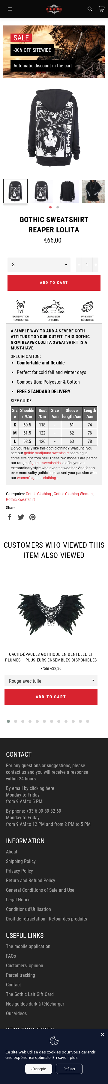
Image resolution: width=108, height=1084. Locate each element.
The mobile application (28, 946)
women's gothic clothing (36, 478)
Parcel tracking (20, 975)
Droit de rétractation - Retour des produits (46, 919)
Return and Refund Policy (30, 880)
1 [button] (50, 208)
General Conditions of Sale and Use (40, 890)
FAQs (11, 956)
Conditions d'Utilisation (28, 909)
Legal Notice (18, 900)
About (11, 852)
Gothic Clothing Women (74, 493)
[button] (8, 721)
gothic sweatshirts (46, 463)
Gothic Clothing (39, 493)
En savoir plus (65, 1057)
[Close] (103, 1035)
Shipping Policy (21, 861)
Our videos (16, 1013)
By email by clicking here (30, 788)
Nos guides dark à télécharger (35, 1004)
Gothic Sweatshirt (20, 499)
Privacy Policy (19, 871)
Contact (13, 985)
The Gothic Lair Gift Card (30, 994)
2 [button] (58, 208)
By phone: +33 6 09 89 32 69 (33, 811)
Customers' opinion (24, 965)
